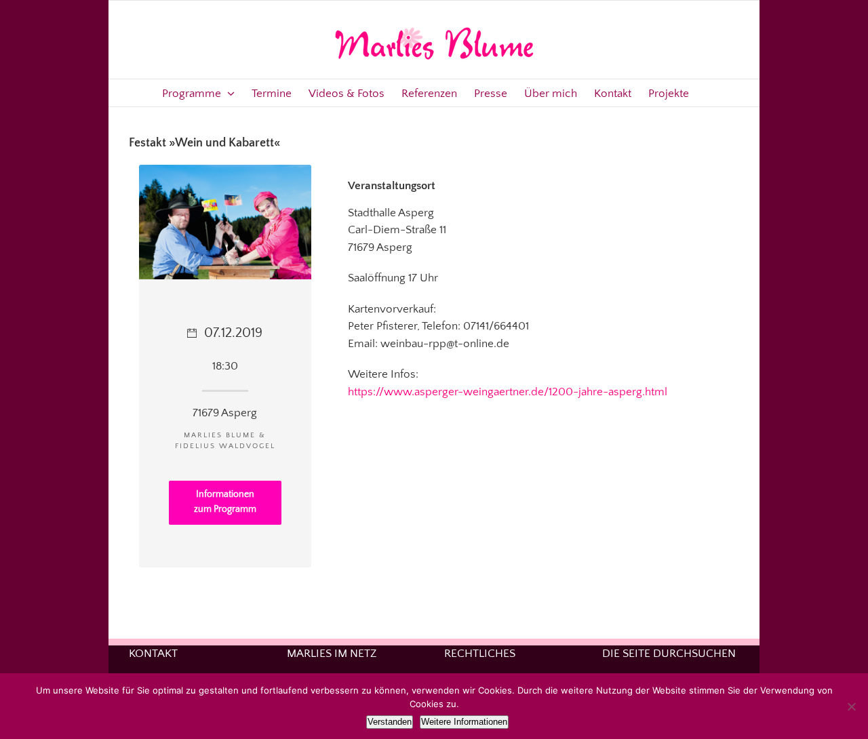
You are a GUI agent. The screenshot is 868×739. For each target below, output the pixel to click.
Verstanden (390, 722)
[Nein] (851, 706)
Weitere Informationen (464, 722)
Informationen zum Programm (225, 502)
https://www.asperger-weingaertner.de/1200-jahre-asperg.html (507, 392)
